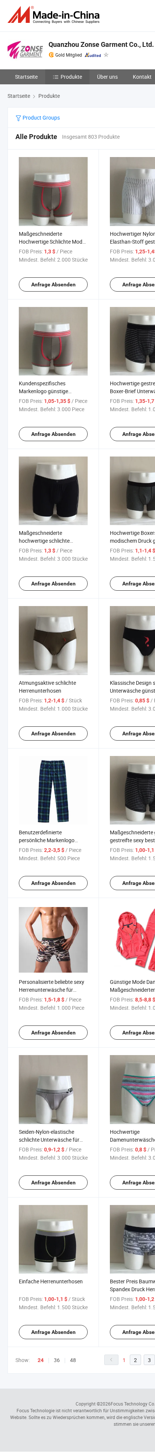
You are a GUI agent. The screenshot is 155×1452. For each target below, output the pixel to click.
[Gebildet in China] (55, 15)
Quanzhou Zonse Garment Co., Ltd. (101, 44)
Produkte (71, 76)
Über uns (107, 76)
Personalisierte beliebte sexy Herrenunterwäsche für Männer (51, 989)
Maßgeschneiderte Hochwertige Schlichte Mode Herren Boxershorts (52, 241)
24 (41, 1360)
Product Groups (40, 117)
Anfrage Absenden (53, 284)
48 (73, 1360)
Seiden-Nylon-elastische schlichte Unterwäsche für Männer (49, 1139)
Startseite (26, 76)
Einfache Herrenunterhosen (51, 1281)
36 (57, 1360)
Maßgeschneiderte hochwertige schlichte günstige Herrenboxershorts (51, 540)
